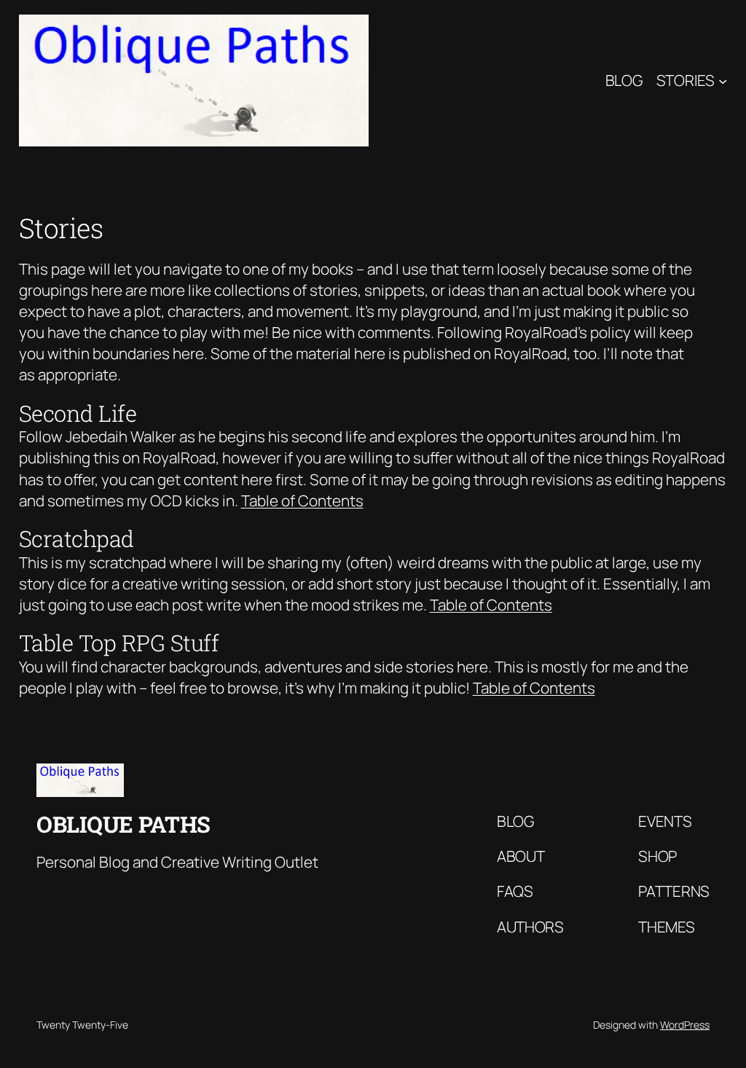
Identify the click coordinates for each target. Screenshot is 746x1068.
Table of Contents (302, 500)
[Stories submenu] (722, 80)
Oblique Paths (123, 824)
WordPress (685, 1025)
